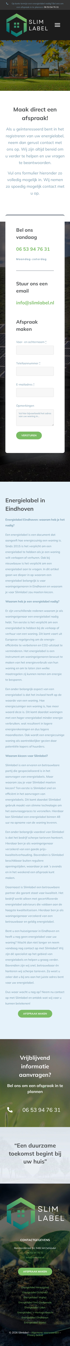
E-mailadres (25, 384)
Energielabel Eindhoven (35, 1317)
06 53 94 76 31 (51, 7)
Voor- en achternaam (31, 342)
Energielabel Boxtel (35, 1322)
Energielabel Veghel (35, 1297)
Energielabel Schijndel (35, 1292)
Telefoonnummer (28, 363)
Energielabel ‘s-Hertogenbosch (35, 1312)
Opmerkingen (25, 405)
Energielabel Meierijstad (35, 1287)
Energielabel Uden (35, 1307)
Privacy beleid (35, 1335)
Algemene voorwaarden (45, 1332)
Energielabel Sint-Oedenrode (35, 1302)
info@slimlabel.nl (35, 1257)
